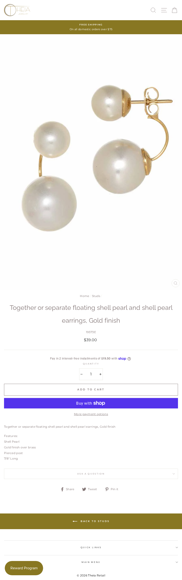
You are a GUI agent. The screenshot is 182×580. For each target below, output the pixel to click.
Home (84, 296)
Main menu (91, 562)
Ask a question (91, 473)
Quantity (91, 363)
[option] (91, 27)
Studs (96, 296)
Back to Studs (94, 521)
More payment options (91, 414)
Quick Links (91, 547)
